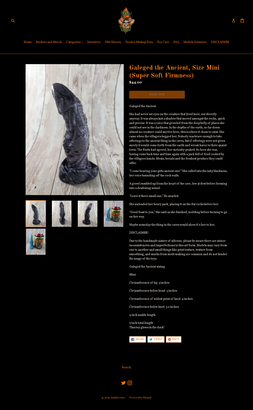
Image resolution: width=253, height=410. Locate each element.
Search (126, 368)
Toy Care (163, 42)
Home (28, 42)
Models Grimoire (195, 42)
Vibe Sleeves (113, 42)
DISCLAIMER (220, 42)
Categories (75, 42)
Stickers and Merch (49, 42)
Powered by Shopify (140, 397)
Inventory (94, 42)
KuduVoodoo (118, 397)
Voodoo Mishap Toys (139, 42)
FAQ (176, 42)
